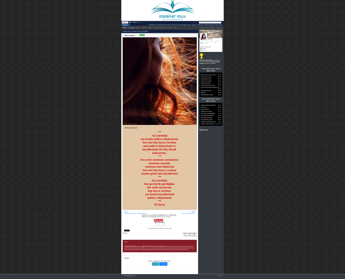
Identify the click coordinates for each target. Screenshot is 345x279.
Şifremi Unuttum (204, 27)
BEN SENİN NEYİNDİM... (207, 117)
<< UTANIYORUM (128, 213)
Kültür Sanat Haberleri (159, 27)
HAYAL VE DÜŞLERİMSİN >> (140, 213)
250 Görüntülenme (206, 47)
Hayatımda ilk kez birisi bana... (208, 85)
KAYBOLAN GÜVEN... (206, 83)
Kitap (151, 27)
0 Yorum (203, 50)
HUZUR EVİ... (204, 107)
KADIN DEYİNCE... (205, 109)
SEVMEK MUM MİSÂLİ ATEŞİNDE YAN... (210, 87)
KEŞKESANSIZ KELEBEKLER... (208, 105)
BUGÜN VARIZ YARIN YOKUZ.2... (209, 75)
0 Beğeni (203, 48)
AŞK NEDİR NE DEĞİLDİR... (207, 115)
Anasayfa (125, 22)
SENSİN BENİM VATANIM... (207, 95)
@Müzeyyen (210, 38)
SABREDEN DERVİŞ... (206, 90)
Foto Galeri (169, 27)
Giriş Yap (219, 27)
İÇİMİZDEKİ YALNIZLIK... (207, 111)
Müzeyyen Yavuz (127, 31)
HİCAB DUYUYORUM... (206, 81)
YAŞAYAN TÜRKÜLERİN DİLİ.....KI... (209, 123)
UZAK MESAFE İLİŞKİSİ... (207, 119)
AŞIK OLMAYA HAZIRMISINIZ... (208, 113)
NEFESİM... (203, 92)
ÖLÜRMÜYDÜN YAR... (206, 79)
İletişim (175, 27)
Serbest (134, 31)
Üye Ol (212, 27)
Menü (124, 27)
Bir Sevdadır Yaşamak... (206, 77)
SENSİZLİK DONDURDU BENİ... (208, 121)
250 (186, 233)
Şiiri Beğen (159, 220)
